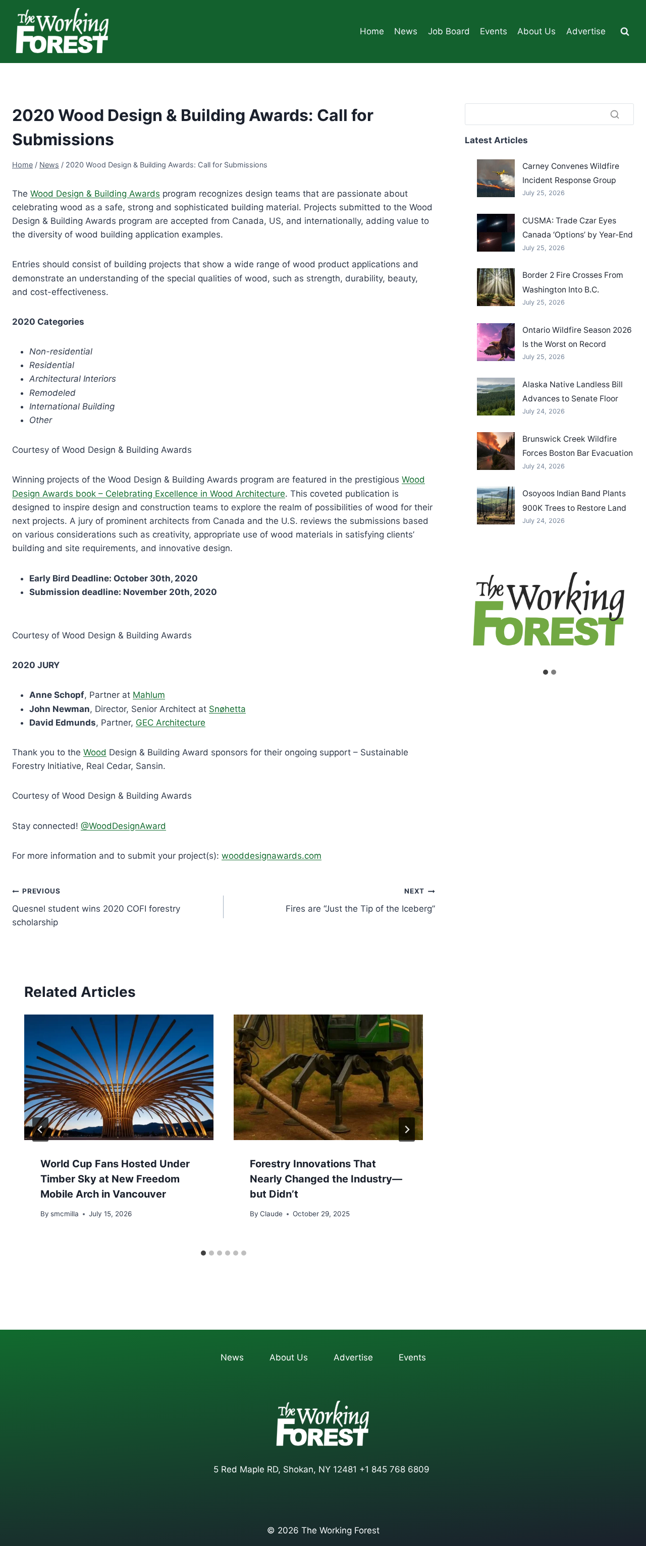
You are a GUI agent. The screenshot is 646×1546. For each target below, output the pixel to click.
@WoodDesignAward (123, 826)
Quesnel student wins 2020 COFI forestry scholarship (96, 907)
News (405, 31)
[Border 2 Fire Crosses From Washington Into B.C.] (496, 287)
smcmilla (64, 1214)
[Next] (407, 1129)
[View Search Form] (625, 32)
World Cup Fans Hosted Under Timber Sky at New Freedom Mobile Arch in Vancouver (115, 1179)
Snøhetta (227, 709)
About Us (536, 31)
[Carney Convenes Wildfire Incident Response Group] (496, 178)
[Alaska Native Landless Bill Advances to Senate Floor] (496, 396)
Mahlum (149, 695)
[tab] (203, 1253)
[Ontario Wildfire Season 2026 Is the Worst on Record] (496, 342)
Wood (94, 752)
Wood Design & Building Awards (95, 194)
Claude (271, 1214)
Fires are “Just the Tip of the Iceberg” (360, 900)
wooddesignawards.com (271, 856)
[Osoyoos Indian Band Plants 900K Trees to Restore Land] (496, 505)
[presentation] (118, 1078)
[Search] (615, 114)
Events (493, 31)
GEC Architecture (170, 723)
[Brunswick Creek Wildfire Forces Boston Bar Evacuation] (496, 451)
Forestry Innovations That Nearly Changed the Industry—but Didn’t (326, 1179)
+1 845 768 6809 (394, 1469)
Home (372, 31)
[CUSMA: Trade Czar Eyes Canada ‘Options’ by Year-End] (496, 233)
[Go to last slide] (40, 1129)
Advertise (586, 31)
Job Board (449, 31)
